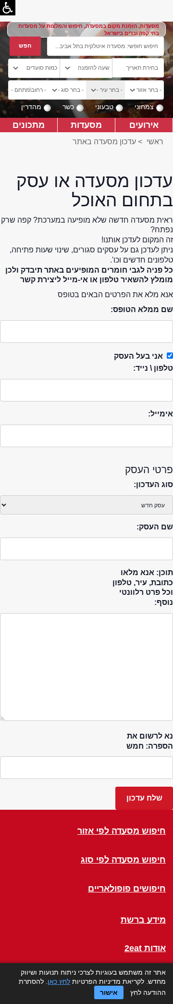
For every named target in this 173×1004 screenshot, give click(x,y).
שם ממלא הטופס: (142, 309)
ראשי (155, 142)
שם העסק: (154, 527)
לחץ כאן (59, 981)
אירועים (144, 125)
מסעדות (86, 125)
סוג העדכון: (153, 484)
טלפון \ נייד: (153, 368)
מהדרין (31, 107)
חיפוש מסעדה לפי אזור (121, 831)
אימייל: (160, 414)
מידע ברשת (143, 920)
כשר (68, 107)
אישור (109, 992)
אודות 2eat (145, 948)
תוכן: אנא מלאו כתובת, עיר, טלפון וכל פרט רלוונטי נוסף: (142, 587)
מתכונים (28, 125)
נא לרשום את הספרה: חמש (149, 741)
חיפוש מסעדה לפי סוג (123, 860)
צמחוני (144, 107)
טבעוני (104, 107)
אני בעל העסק (138, 356)
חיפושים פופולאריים (127, 888)
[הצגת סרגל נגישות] (7, 7)
